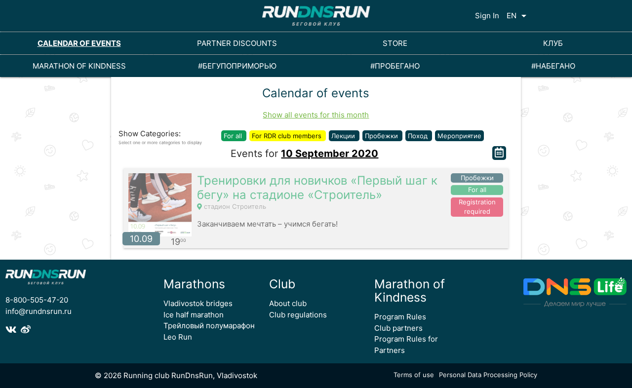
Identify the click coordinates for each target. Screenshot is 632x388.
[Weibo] (27, 329)
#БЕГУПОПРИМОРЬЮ (237, 66)
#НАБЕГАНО (553, 66)
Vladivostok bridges (198, 303)
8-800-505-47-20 (36, 300)
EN (518, 16)
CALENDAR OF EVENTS (79, 43)
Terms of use (414, 375)
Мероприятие (459, 136)
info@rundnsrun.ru (38, 311)
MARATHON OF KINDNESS (79, 66)
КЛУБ (553, 43)
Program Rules (400, 316)
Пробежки (382, 136)
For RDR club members (287, 136)
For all (234, 136)
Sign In (487, 15)
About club (288, 303)
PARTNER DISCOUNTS (237, 43)
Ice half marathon (193, 314)
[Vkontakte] (13, 329)
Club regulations (298, 314)
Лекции (344, 136)
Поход (419, 136)
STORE (395, 43)
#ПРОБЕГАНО (395, 66)
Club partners (398, 328)
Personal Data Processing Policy (488, 375)
